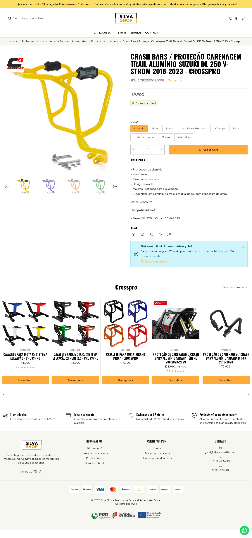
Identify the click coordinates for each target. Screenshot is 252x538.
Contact (158, 448)
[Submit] (9, 18)
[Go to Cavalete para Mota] (125, 323)
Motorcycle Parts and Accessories (66, 41)
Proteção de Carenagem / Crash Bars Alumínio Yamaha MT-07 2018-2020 (226, 358)
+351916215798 (220, 461)
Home (13, 41)
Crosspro (175, 80)
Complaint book (94, 463)
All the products (31, 41)
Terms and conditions (94, 453)
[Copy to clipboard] (169, 235)
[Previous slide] (5, 186)
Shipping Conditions (157, 453)
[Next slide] (116, 186)
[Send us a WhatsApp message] (244, 530)
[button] (115, 395)
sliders (114, 41)
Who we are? (95, 448)
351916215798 (220, 470)
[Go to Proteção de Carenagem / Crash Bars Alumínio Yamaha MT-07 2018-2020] (226, 323)
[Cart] (243, 18)
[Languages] (230, 18)
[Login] (236, 18)
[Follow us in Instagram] (35, 472)
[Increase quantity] (161, 149)
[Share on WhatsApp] (151, 235)
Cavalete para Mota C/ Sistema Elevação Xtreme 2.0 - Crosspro (75, 356)
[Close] (243, 246)
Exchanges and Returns (157, 458)
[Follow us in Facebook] (40, 472)
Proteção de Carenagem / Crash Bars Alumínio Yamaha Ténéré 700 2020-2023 (176, 358)
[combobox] (26, 18)
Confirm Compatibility (154, 261)
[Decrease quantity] (134, 149)
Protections (98, 41)
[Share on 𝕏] (142, 235)
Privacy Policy (94, 458)
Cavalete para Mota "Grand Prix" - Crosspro (125, 356)
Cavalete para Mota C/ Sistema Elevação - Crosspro (25, 356)
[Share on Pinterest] (160, 235)
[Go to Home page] (126, 18)
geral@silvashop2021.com (220, 452)
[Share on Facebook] (133, 235)
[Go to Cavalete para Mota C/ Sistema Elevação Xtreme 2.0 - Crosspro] (75, 323)
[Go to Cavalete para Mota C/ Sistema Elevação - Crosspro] (25, 323)
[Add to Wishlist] (45, 322)
